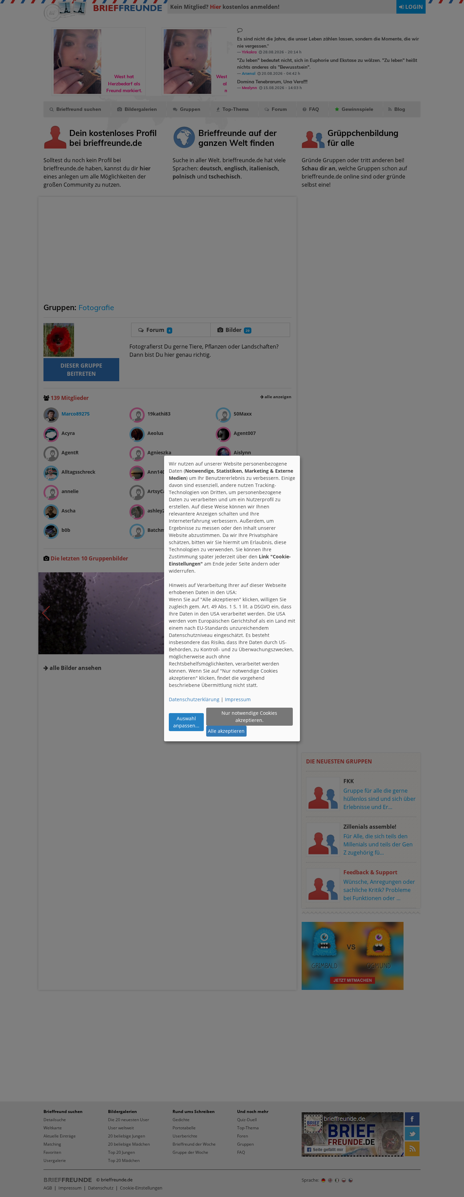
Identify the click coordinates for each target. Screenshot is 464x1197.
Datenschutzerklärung (194, 699)
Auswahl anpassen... (186, 722)
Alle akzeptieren (226, 731)
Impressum (238, 699)
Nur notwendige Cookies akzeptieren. (249, 716)
